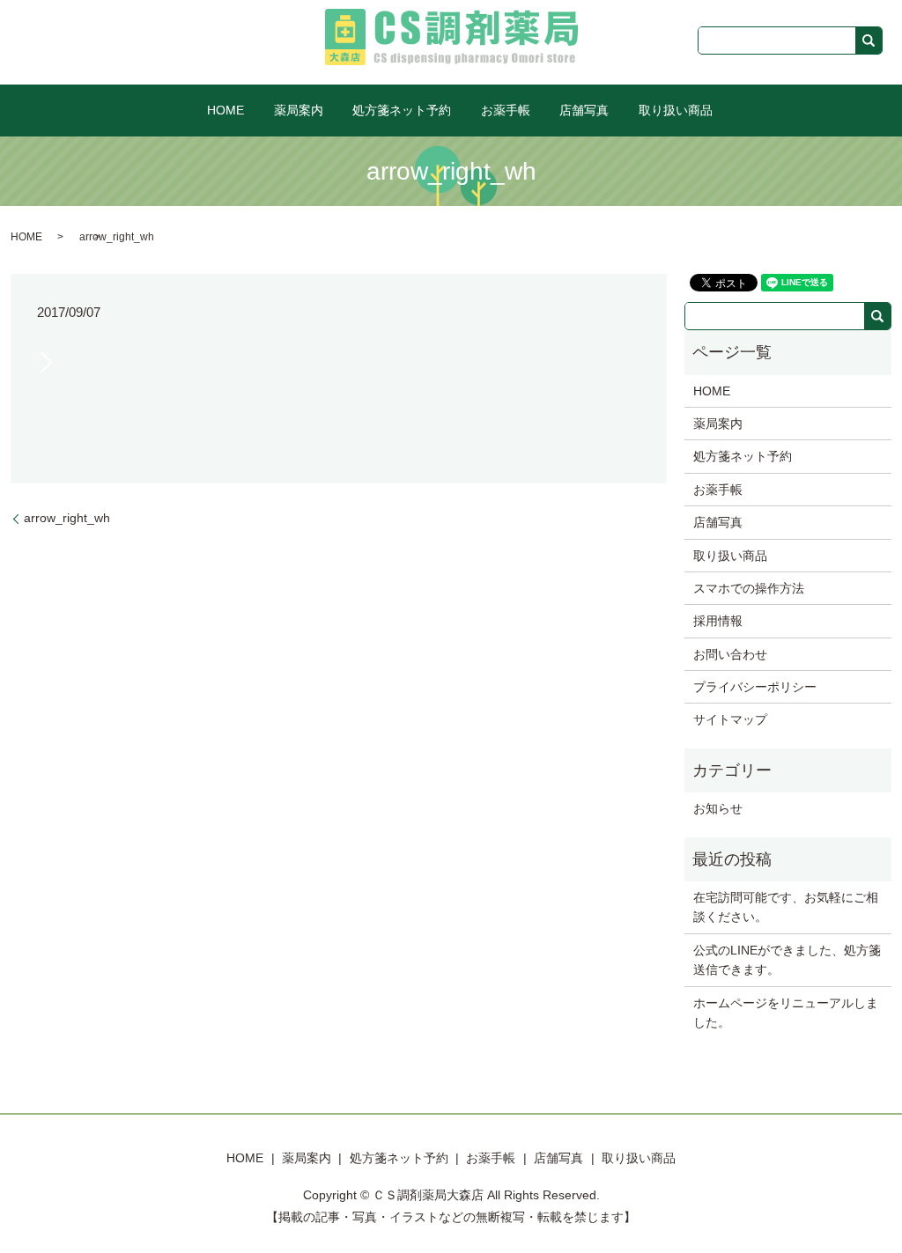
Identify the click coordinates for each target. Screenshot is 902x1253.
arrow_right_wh (67, 518)
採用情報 (718, 621)
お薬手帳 (505, 110)
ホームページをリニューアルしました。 (785, 1012)
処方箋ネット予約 (401, 110)
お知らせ (718, 808)
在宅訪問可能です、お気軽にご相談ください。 (785, 907)
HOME (225, 110)
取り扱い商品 (676, 110)
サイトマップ (730, 719)
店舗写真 (584, 110)
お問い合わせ (730, 654)
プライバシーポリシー (755, 687)
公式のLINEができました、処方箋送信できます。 (787, 960)
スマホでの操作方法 (748, 588)
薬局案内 (298, 110)
